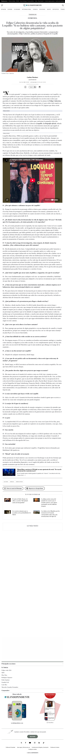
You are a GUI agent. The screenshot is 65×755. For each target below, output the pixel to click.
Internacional (26, 9)
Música (12, 481)
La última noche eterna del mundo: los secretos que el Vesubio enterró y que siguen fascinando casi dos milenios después (49, 502)
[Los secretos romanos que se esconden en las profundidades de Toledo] (7, 513)
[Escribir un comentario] (39, 87)
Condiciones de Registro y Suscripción (40, 747)
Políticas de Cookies (54, 747)
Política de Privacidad (10, 747)
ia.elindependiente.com (17, 723)
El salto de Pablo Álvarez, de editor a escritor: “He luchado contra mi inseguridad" (20, 500)
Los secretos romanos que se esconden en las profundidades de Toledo (21, 512)
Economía (17, 9)
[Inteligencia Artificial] (17, 719)
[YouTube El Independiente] (30, 743)
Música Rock (19, 481)
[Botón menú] (2, 5)
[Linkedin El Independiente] (39, 743)
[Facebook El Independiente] (25, 743)
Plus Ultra (4, 675)
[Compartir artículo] (25, 87)
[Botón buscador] (63, 5)
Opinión (3, 9)
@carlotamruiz (32, 79)
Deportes (56, 9)
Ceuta (36, 1)
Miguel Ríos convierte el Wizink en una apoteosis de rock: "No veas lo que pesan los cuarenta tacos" (39, 470)
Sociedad (42, 9)
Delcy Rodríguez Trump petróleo (27, 1)
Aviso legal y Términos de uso (23, 747)
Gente (49, 9)
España (10, 9)
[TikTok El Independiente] (43, 743)
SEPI (3, 673)
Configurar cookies (32, 749)
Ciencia (35, 9)
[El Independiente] (32, 5)
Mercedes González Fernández (10, 687)
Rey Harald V (41, 1)
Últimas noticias (11, 1)
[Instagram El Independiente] (34, 743)
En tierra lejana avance (50, 1)
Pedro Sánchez (6, 680)
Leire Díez (4, 685)
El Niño (17, 1)
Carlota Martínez (32, 77)
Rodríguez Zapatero (7, 677)
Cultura (6, 481)
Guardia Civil (5, 682)
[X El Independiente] (21, 743)
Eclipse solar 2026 (6, 670)
